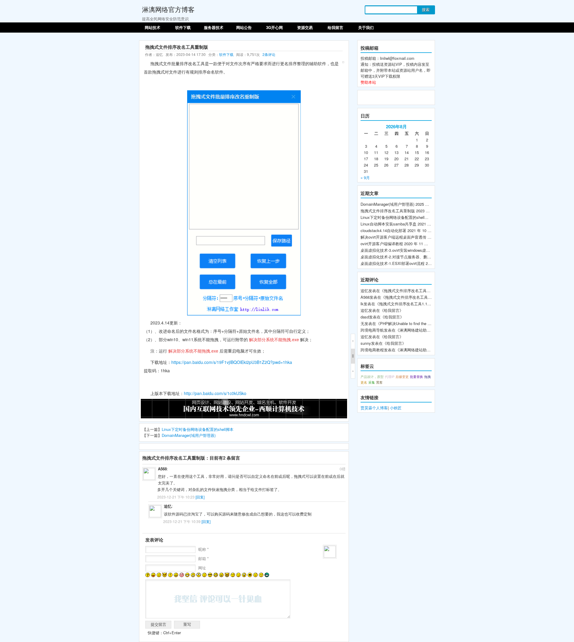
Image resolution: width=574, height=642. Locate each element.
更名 (364, 382)
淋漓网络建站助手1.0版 (419, 330)
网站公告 (244, 27)
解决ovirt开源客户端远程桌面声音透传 (393, 237)
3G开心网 (274, 27)
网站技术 (152, 27)
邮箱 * (203, 558)
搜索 (426, 9)
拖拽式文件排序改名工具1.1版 (405, 303)
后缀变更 (402, 376)
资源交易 (305, 27)
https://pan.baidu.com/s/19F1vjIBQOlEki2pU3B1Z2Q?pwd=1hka (231, 362)
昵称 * (203, 549)
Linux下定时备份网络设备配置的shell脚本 (197, 429)
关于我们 (366, 27)
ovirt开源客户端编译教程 (382, 243)
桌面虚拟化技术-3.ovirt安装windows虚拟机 (397, 250)
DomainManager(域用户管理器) (189, 435)
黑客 (379, 382)
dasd (365, 317)
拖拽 (427, 376)
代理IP (389, 376)
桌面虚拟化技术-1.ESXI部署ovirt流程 (393, 263)
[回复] (200, 496)
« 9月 (365, 177)
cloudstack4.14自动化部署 (383, 230)
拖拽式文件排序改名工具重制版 (388, 211)
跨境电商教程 (372, 350)
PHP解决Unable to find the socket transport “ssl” (422, 323)
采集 (371, 382)
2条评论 (268, 54)
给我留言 (335, 27)
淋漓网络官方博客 (168, 9)
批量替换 (416, 376)
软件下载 (183, 27)
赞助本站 (368, 82)
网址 (202, 568)
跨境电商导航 (372, 330)
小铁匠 (396, 408)
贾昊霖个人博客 (374, 408)
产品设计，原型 (372, 376)
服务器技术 (213, 27)
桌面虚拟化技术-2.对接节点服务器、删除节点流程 (404, 257)
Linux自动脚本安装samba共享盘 (388, 224)
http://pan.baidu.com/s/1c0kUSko (215, 393)
